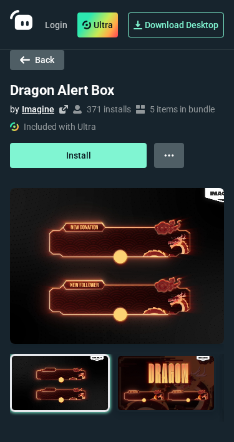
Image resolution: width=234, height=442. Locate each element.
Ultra (103, 25)
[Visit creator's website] (63, 109)
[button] (60, 383)
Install (78, 155)
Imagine (38, 109)
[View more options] (169, 155)
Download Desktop (181, 25)
